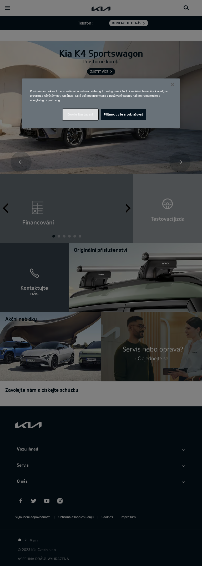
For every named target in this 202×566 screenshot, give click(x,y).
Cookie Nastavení (80, 114)
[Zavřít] (172, 84)
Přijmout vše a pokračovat (123, 114)
